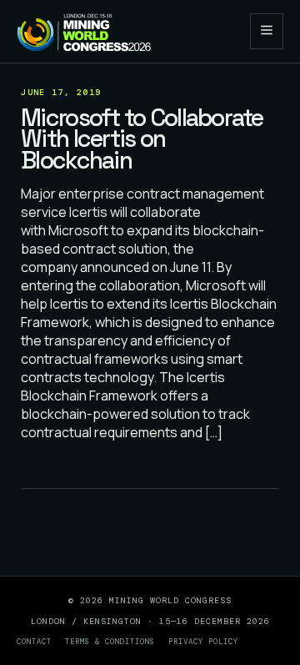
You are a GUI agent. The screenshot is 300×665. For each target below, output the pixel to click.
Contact (34, 642)
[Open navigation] (266, 31)
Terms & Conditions (110, 642)
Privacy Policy (203, 642)
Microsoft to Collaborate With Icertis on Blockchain (142, 139)
